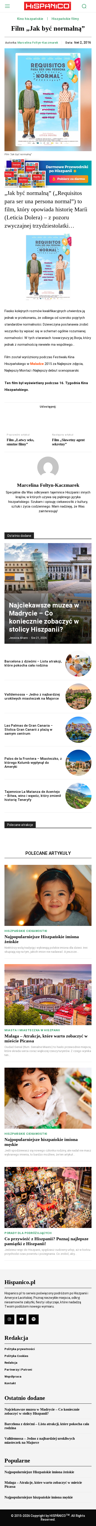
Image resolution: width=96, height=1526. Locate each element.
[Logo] (48, 6)
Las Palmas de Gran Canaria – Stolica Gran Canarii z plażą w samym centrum (28, 730)
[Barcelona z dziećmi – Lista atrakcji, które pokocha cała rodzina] (78, 663)
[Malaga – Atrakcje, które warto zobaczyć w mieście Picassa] (48, 994)
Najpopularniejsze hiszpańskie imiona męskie (38, 1497)
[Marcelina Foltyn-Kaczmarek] (48, 467)
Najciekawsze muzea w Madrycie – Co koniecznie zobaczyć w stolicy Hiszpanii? (44, 617)
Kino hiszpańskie (30, 19)
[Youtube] (21, 1319)
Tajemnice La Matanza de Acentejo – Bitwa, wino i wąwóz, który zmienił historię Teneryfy (32, 796)
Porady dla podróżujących (28, 1233)
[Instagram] (9, 1319)
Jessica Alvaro (18, 637)
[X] (42, 415)
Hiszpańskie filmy (65, 19)
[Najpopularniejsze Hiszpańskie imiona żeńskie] (48, 895)
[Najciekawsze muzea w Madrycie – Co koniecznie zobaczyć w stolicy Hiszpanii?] (48, 593)
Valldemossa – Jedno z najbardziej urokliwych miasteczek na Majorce (32, 696)
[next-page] (84, 551)
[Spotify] (33, 1319)
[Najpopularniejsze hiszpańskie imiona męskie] (48, 1098)
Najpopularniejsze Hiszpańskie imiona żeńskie (39, 1472)
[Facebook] (32, 415)
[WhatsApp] (63, 415)
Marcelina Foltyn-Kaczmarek (37, 42)
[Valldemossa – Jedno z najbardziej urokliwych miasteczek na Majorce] (78, 697)
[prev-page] (76, 551)
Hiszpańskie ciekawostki (25, 930)
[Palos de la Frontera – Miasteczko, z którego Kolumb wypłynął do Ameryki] (78, 763)
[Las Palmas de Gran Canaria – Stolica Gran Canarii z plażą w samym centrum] (78, 730)
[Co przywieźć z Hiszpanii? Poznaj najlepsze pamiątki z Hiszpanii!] (48, 1197)
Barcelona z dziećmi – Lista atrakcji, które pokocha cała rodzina (33, 663)
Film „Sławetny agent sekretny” (68, 442)
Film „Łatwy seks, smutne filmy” (20, 442)
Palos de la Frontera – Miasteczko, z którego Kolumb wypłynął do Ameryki (33, 763)
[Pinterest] (53, 415)
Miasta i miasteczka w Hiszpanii (32, 1030)
